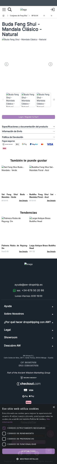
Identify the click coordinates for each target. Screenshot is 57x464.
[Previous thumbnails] (3, 100)
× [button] (54, 407)
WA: (30, 290)
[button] (28, 459)
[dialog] (28, 434)
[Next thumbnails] (54, 100)
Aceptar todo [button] (28, 451)
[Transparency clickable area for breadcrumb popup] (18, 15)
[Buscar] (9, 9)
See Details (23, 200)
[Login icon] (53, 10)
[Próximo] (51, 16)
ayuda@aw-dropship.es (29, 284)
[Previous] (44, 16)
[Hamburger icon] (4, 10)
